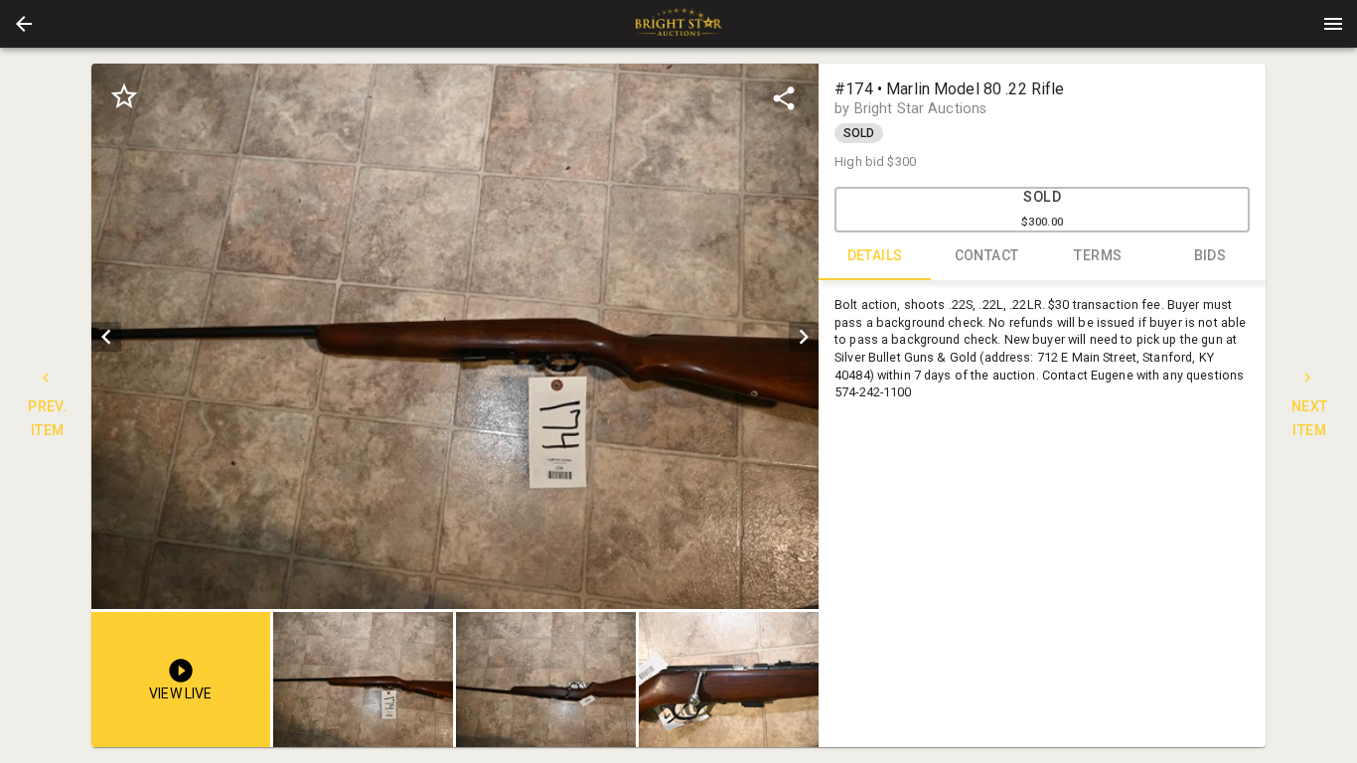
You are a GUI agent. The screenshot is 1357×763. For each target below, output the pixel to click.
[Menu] (1333, 24)
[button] (24, 24)
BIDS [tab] (1210, 255)
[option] (455, 336)
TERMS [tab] (1098, 255)
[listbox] (455, 336)
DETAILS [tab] (875, 255)
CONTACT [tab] (987, 255)
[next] (804, 337)
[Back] (24, 24)
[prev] (106, 337)
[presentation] (678, 24)
